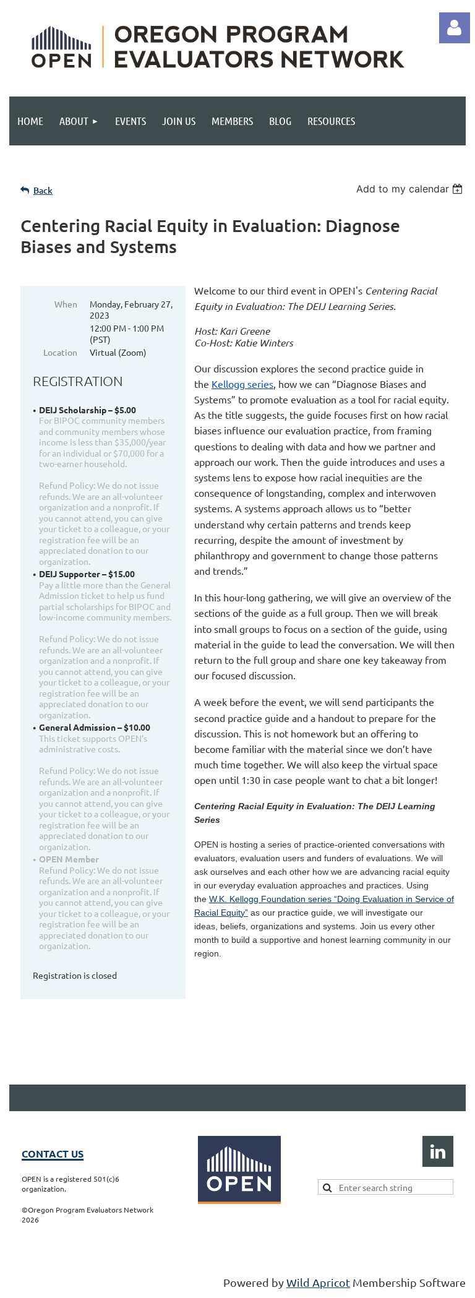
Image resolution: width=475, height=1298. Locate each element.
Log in (454, 27)
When (65, 303)
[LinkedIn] (437, 1151)
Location (60, 352)
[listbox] (411, 188)
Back (43, 190)
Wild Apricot (318, 1282)
